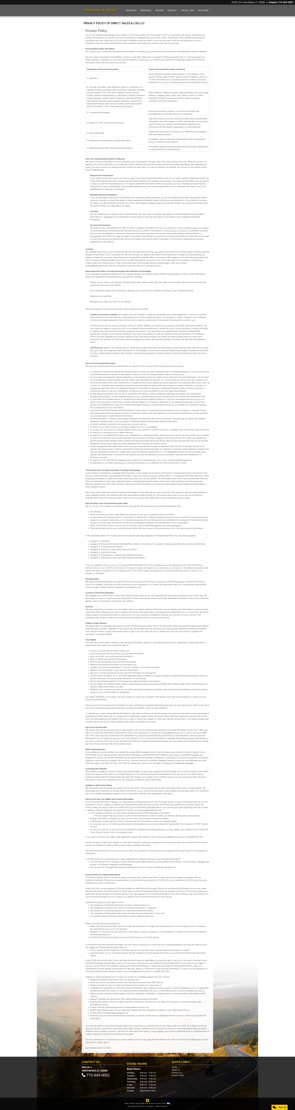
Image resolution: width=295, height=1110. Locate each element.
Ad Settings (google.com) (164, 867)
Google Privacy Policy (95, 254)
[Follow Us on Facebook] (147, 1100)
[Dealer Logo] (101, 10)
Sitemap (151, 1103)
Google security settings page (156, 263)
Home (174, 1067)
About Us (176, 1070)
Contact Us (177, 1072)
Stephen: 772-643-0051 (281, 2)
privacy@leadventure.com (97, 266)
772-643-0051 (98, 1075)
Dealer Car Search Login (131, 1103)
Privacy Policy (178, 1075)
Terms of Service (194, 252)
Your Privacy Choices (160, 1103)
